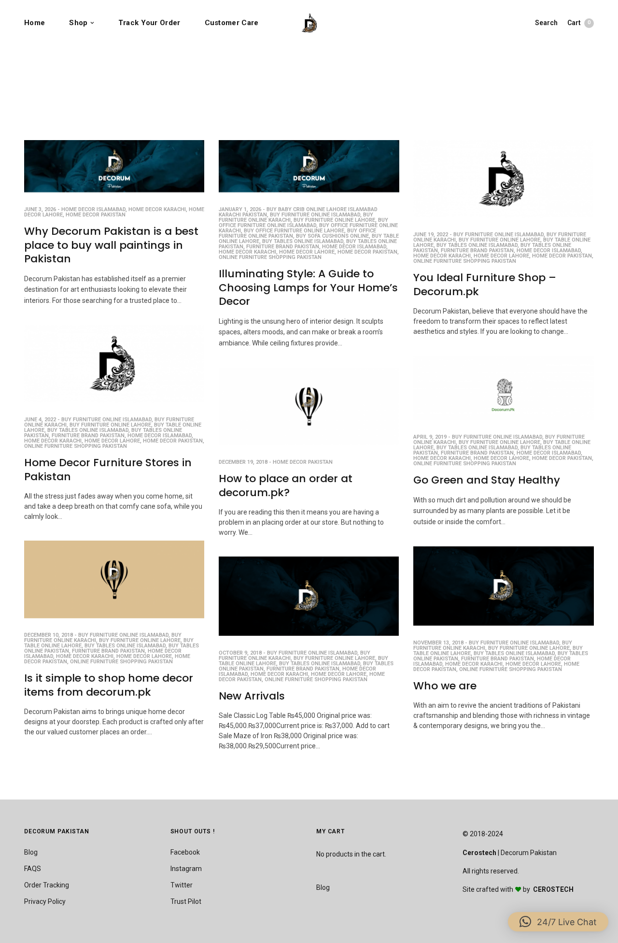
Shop (78, 22)
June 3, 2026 (40, 209)
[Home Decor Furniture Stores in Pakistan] (114, 363)
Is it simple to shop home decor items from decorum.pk (108, 685)
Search (546, 23)
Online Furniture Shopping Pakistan (270, 257)
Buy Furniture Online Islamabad (315, 215)
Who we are (445, 685)
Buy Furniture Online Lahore (334, 220)
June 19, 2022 (430, 234)
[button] (558, 921)
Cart (578, 23)
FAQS (32, 868)
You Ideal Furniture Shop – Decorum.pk (484, 284)
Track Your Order (149, 22)
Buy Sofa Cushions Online (332, 236)
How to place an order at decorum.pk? (285, 485)
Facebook (185, 852)
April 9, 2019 (430, 437)
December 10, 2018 (48, 635)
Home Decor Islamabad (93, 209)
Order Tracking (46, 885)
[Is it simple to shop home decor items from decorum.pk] (114, 579)
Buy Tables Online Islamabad (302, 241)
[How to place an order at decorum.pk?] (309, 406)
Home (34, 22)
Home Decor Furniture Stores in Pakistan (108, 469)
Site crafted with (489, 889)
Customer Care (232, 22)
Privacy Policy (45, 901)
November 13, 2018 (438, 643)
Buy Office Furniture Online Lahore (294, 231)
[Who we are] (503, 586)
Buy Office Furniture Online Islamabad (303, 223)
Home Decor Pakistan (96, 215)
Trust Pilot (185, 901)
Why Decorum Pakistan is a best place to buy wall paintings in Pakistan (111, 245)
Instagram (186, 868)
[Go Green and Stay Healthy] (503, 388)
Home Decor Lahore (307, 252)
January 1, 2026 (240, 209)
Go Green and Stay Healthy (486, 479)
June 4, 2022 (40, 419)
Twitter (181, 885)
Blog (31, 852)
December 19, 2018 (243, 462)
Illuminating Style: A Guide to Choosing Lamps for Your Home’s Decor (308, 287)
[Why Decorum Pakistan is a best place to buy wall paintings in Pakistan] (114, 166)
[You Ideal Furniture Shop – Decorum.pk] (503, 178)
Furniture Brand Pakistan (282, 246)
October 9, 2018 (240, 653)
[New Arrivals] (309, 596)
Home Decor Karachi (157, 209)
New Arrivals (252, 695)
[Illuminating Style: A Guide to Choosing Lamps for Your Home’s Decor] (309, 166)
